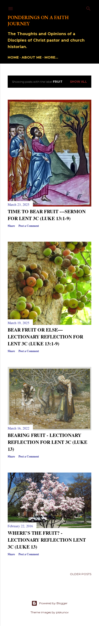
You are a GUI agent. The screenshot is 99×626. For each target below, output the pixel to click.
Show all (78, 81)
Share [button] (11, 226)
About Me (32, 57)
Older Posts (80, 574)
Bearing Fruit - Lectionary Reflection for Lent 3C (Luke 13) (47, 442)
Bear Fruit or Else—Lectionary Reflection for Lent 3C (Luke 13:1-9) (45, 336)
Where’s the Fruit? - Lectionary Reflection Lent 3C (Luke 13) (47, 539)
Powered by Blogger (53, 603)
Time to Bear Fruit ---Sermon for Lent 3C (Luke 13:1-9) (47, 215)
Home (13, 57)
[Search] (88, 7)
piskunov (62, 612)
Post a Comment (29, 226)
